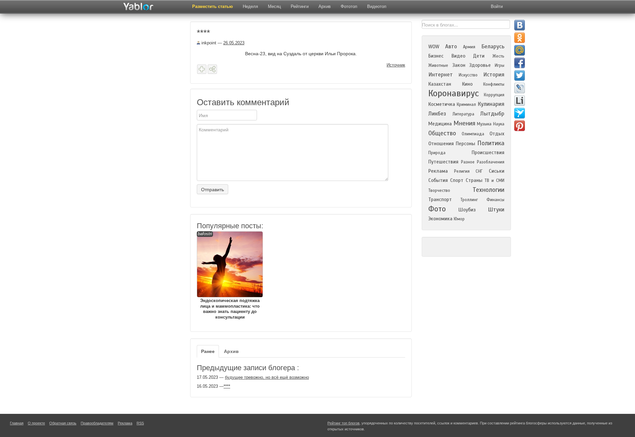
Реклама (438, 171)
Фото (437, 209)
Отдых (496, 134)
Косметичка (441, 104)
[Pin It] (519, 125)
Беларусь (492, 46)
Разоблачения (490, 162)
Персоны (465, 144)
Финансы (495, 199)
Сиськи (496, 171)
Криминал (466, 104)
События (438, 180)
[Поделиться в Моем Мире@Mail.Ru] (519, 50)
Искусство (468, 75)
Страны (474, 180)
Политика (490, 143)
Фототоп (349, 6)
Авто (451, 46)
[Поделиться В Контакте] (519, 25)
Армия (469, 47)
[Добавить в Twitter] (519, 75)
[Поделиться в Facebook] (519, 63)
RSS (140, 423)
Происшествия (488, 152)
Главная (16, 423)
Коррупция (494, 95)
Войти (497, 6)
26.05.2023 (233, 42)
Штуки (496, 209)
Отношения (441, 144)
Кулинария (491, 104)
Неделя (250, 6)
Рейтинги (300, 6)
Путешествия (443, 162)
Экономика (440, 219)
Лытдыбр (492, 113)
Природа (436, 152)
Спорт (456, 180)
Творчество (439, 190)
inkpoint (208, 42)
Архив (324, 6)
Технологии (488, 190)
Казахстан (439, 84)
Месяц (274, 6)
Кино (467, 84)
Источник (396, 65)
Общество (442, 133)
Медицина (440, 124)
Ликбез (437, 113)
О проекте (36, 423)
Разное (468, 162)
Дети (479, 56)
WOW (433, 47)
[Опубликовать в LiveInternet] (519, 100)
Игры (499, 65)
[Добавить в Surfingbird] (519, 113)
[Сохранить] (201, 69)
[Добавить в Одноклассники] (519, 37)
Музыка (484, 124)
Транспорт (440, 199)
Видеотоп (376, 6)
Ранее (208, 351)
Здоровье (480, 65)
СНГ (479, 171)
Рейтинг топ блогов (343, 423)
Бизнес (436, 56)
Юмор (459, 219)
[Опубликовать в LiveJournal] (519, 88)
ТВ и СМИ (494, 180)
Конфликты (493, 84)
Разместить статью (212, 6)
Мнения (464, 123)
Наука (498, 124)
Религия (462, 171)
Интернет (440, 74)
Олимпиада (473, 134)
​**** (227, 386)
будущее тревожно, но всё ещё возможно (267, 377)
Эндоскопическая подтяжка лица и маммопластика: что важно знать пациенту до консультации (229, 275)
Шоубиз (467, 210)
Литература (463, 114)
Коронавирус (453, 93)
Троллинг (469, 199)
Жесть (498, 56)
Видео (458, 56)
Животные (438, 65)
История (493, 74)
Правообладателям (97, 423)
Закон (458, 65)
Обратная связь (62, 423)
